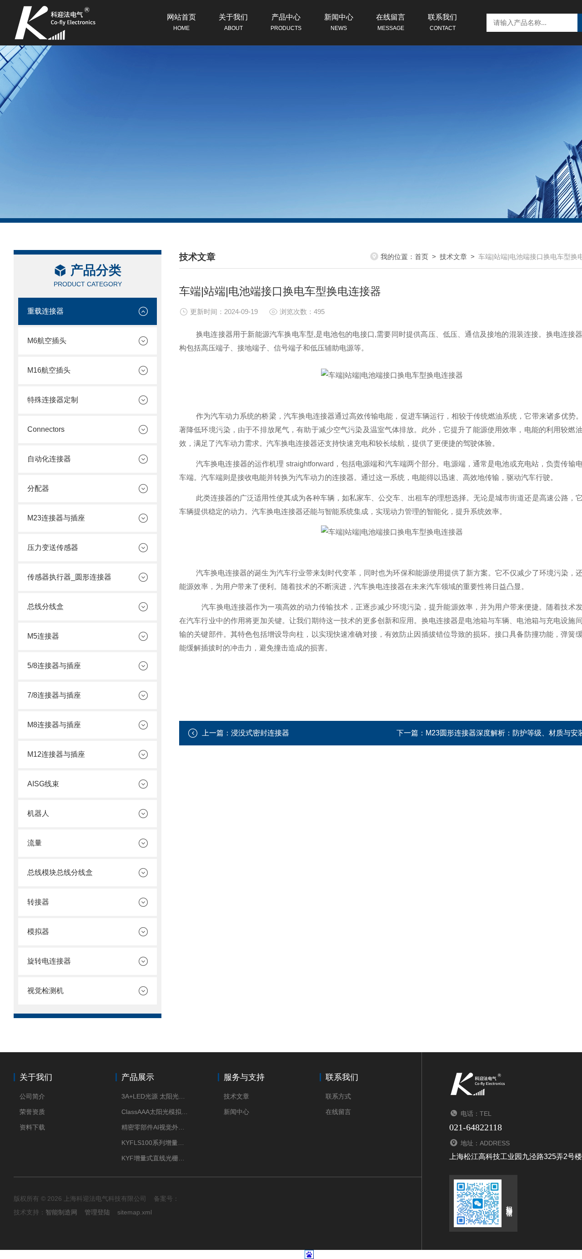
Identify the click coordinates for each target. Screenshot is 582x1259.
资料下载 (32, 1127)
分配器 (38, 488)
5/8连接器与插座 (54, 665)
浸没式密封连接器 (260, 733)
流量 (34, 843)
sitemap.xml (134, 1212)
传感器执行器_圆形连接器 (69, 577)
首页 (421, 256)
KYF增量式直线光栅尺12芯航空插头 (155, 1158)
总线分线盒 (45, 606)
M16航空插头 (48, 370)
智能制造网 (61, 1212)
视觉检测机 (45, 990)
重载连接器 (45, 311)
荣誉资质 (32, 1111)
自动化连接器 (49, 459)
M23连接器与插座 (56, 518)
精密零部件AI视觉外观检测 (155, 1127)
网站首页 (181, 22)
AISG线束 (43, 784)
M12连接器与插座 (56, 754)
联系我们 (442, 22)
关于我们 (233, 22)
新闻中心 (338, 22)
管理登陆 (97, 1212)
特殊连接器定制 (52, 400)
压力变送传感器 (52, 547)
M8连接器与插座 (54, 725)
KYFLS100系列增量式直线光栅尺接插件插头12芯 (155, 1142)
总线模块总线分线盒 (60, 872)
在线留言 (390, 22)
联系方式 (338, 1096)
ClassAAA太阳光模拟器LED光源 (155, 1111)
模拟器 (38, 931)
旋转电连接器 (49, 961)
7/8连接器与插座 (54, 695)
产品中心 (286, 22)
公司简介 (32, 1096)
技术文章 (453, 256)
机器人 (38, 813)
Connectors (46, 429)
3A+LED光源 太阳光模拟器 (155, 1096)
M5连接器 (43, 636)
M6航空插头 (46, 341)
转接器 (38, 902)
